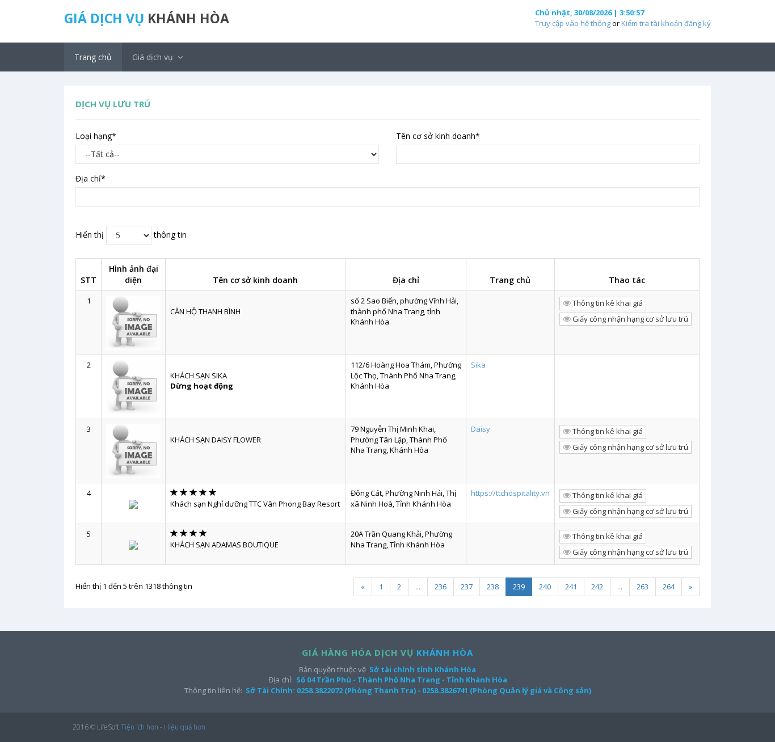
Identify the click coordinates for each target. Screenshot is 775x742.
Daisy (480, 429)
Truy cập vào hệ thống (572, 23)
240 (545, 586)
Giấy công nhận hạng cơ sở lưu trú (629, 319)
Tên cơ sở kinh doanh (438, 135)
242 (597, 586)
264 (669, 586)
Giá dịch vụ (153, 57)
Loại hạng (95, 135)
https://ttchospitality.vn (510, 493)
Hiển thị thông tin (131, 234)
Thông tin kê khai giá (607, 303)
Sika (478, 365)
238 (493, 586)
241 (571, 586)
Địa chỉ (90, 178)
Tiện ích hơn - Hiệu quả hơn (163, 727)
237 (467, 586)
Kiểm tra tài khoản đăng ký (666, 23)
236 (441, 586)
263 (642, 586)
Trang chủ (93, 57)
